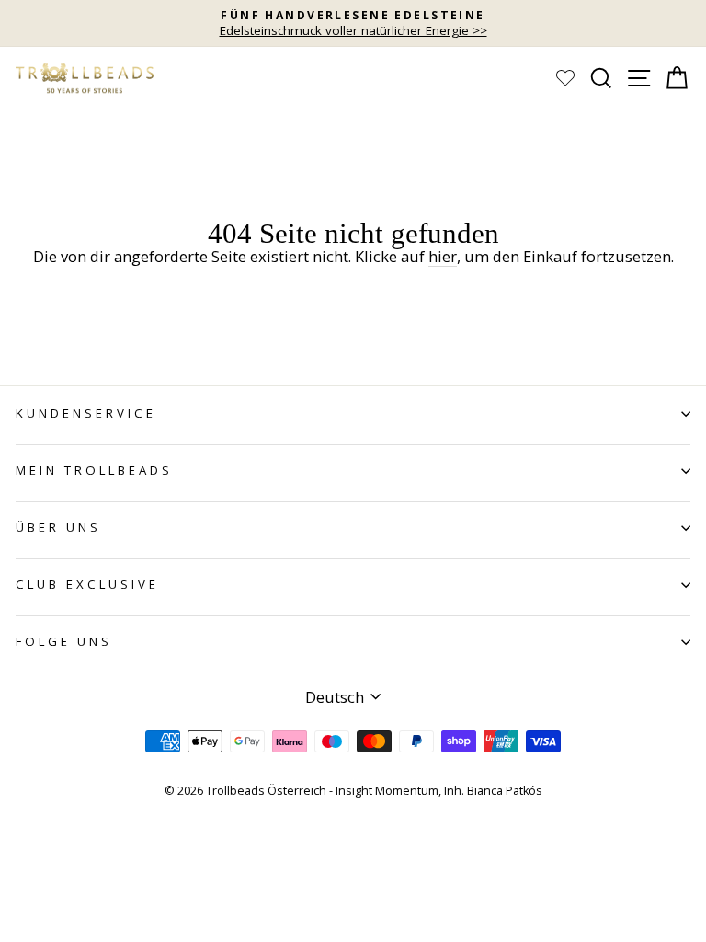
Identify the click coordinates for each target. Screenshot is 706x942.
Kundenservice (86, 413)
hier (442, 257)
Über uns (58, 527)
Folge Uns (64, 641)
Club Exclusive (87, 584)
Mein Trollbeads (94, 470)
